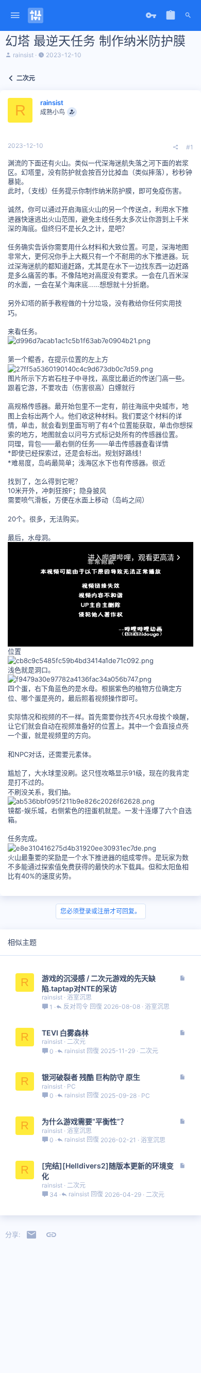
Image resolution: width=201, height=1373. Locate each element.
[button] (15, 16)
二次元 (76, 1041)
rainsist (23, 55)
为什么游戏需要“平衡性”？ (84, 1121)
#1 (189, 147)
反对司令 (75, 1007)
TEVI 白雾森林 (65, 1032)
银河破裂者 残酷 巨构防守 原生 (91, 1077)
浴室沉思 (79, 997)
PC (71, 1086)
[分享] (175, 147)
